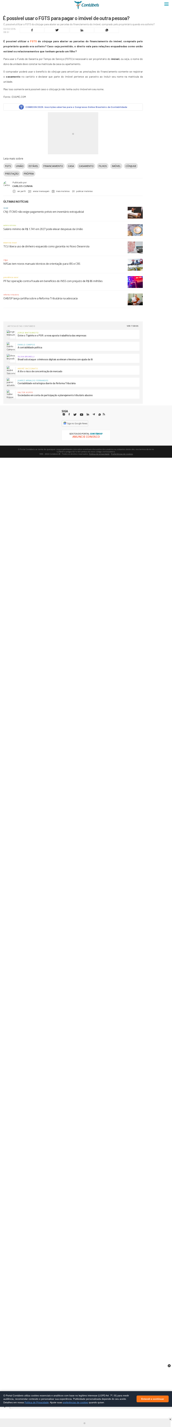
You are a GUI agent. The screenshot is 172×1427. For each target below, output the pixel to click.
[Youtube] (81, 414)
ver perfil (21, 191)
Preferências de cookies (122, 454)
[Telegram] (94, 415)
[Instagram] (64, 414)
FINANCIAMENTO (53, 166)
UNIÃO (20, 166)
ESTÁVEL (33, 166)
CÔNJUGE (131, 166)
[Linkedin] (88, 414)
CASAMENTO (86, 166)
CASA (71, 166)
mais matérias (63, 191)
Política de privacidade (99, 454)
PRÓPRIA (29, 173)
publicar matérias (84, 191)
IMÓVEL (116, 166)
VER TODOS (133, 326)
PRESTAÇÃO (12, 173)
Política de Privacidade (37, 1402)
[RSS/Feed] (104, 414)
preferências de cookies (75, 1402)
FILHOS (103, 166)
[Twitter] (74, 414)
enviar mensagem (41, 191)
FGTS (33, 41)
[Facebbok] (69, 414)
